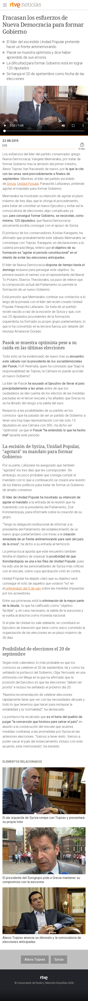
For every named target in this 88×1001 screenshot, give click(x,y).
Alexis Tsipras (35, 959)
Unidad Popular (28, 184)
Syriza (11, 184)
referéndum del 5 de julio (23, 588)
